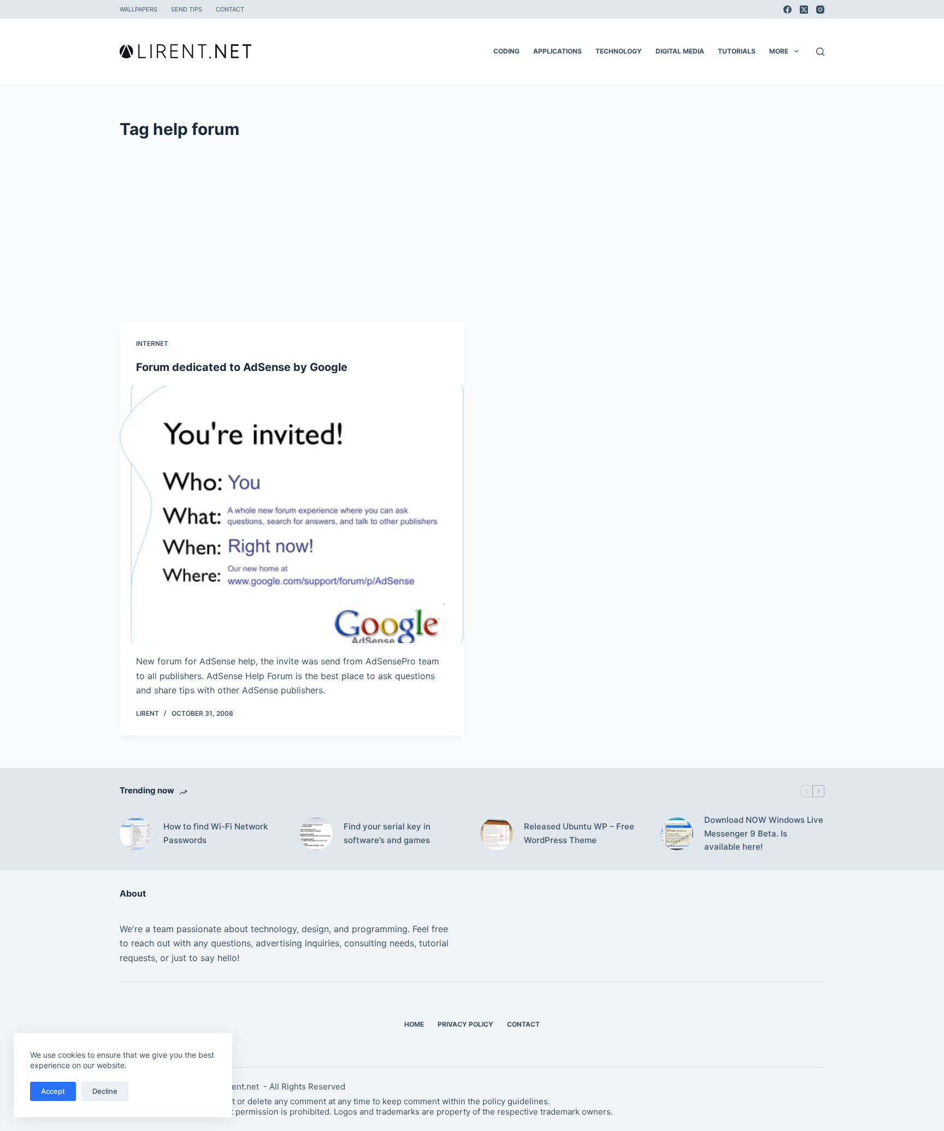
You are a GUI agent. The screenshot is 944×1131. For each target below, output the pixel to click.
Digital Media (680, 51)
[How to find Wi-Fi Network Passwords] (136, 833)
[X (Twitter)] (804, 9)
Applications (557, 51)
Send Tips (186, 9)
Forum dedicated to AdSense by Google (241, 367)
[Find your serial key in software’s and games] (316, 833)
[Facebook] (787, 9)
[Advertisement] (472, 223)
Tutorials (737, 51)
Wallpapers (138, 9)
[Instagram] (820, 9)
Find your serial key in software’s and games (387, 833)
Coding (506, 51)
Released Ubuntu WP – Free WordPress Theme (579, 833)
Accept (53, 1091)
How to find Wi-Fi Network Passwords (215, 833)
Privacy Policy (465, 1024)
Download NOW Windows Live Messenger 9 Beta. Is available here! (763, 833)
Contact (230, 9)
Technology (618, 51)
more (778, 51)
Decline (104, 1091)
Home (414, 1024)
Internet (152, 343)
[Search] (820, 52)
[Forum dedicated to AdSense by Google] (292, 514)
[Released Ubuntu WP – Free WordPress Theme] (496, 833)
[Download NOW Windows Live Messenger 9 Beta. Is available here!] (676, 833)
